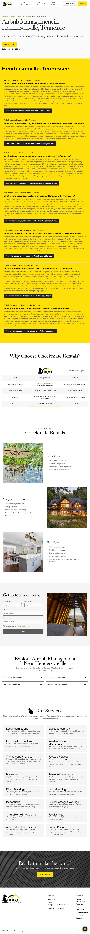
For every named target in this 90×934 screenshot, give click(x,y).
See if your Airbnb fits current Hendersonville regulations (29, 143)
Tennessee (26, 16)
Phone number (7, 618)
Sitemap (79, 918)
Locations (79, 915)
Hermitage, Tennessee (56, 677)
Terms (79, 931)
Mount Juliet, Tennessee (57, 684)
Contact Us (52, 899)
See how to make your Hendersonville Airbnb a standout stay (31, 221)
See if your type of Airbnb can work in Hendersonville (27, 111)
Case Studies (54, 3)
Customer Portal (82, 912)
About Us (38, 3)
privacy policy (26, 626)
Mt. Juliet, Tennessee (12, 684)
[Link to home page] (9, 3)
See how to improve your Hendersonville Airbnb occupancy (30, 331)
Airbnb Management (26, 3)
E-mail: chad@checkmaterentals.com (58, 904)
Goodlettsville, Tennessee (14, 677)
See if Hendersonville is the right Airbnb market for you (28, 256)
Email (4, 610)
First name (6, 601)
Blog (46, 3)
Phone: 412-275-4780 (56, 908)
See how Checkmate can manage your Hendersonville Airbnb (31, 183)
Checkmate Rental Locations (11, 16)
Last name (27, 601)
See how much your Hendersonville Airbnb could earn (28, 296)
